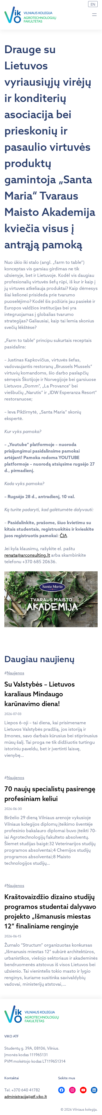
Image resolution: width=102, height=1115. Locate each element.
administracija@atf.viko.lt (25, 1096)
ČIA (63, 535)
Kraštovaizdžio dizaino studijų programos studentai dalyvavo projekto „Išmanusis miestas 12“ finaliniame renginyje (50, 911)
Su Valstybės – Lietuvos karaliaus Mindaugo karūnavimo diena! (39, 694)
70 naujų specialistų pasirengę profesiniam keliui (49, 794)
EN (93, 4)
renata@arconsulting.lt (27, 555)
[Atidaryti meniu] (94, 14)
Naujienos (15, 673)
